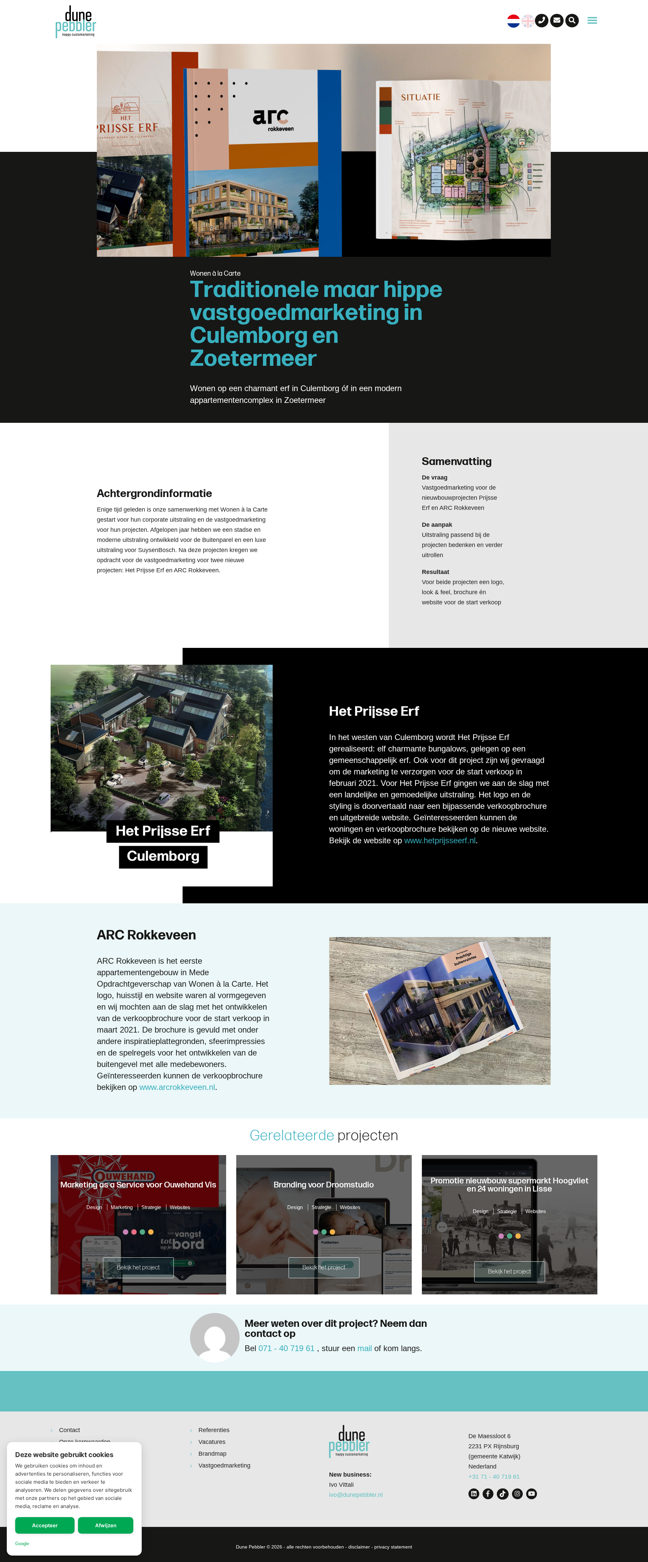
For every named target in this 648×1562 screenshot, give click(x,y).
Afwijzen (105, 1525)
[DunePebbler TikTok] (503, 1494)
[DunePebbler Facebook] (488, 1493)
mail (364, 1348)
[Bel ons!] (541, 20)
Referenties (214, 1430)
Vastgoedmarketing (224, 1465)
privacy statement (393, 1547)
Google (22, 1543)
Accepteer (45, 1525)
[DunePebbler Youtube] (531, 1493)
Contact (69, 1430)
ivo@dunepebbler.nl (356, 1494)
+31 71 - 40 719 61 (494, 1476)
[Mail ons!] (557, 20)
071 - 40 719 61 (287, 1348)
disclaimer (359, 1547)
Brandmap (212, 1453)
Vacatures (211, 1441)
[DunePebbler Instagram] (517, 1493)
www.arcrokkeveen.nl (177, 1087)
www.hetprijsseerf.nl (440, 840)
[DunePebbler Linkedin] (473, 1493)
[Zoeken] (572, 20)
